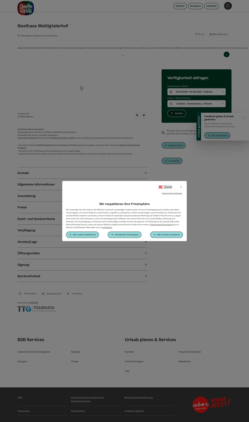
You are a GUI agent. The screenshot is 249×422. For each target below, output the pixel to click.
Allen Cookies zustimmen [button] (168, 234)
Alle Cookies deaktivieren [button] (84, 234)
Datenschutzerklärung (172, 193)
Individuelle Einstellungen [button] (127, 234)
